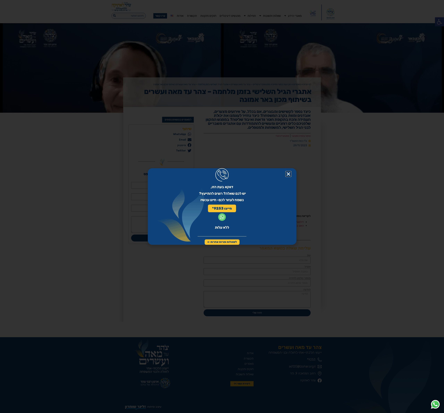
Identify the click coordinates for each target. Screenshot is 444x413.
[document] (222, 206)
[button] (288, 174)
